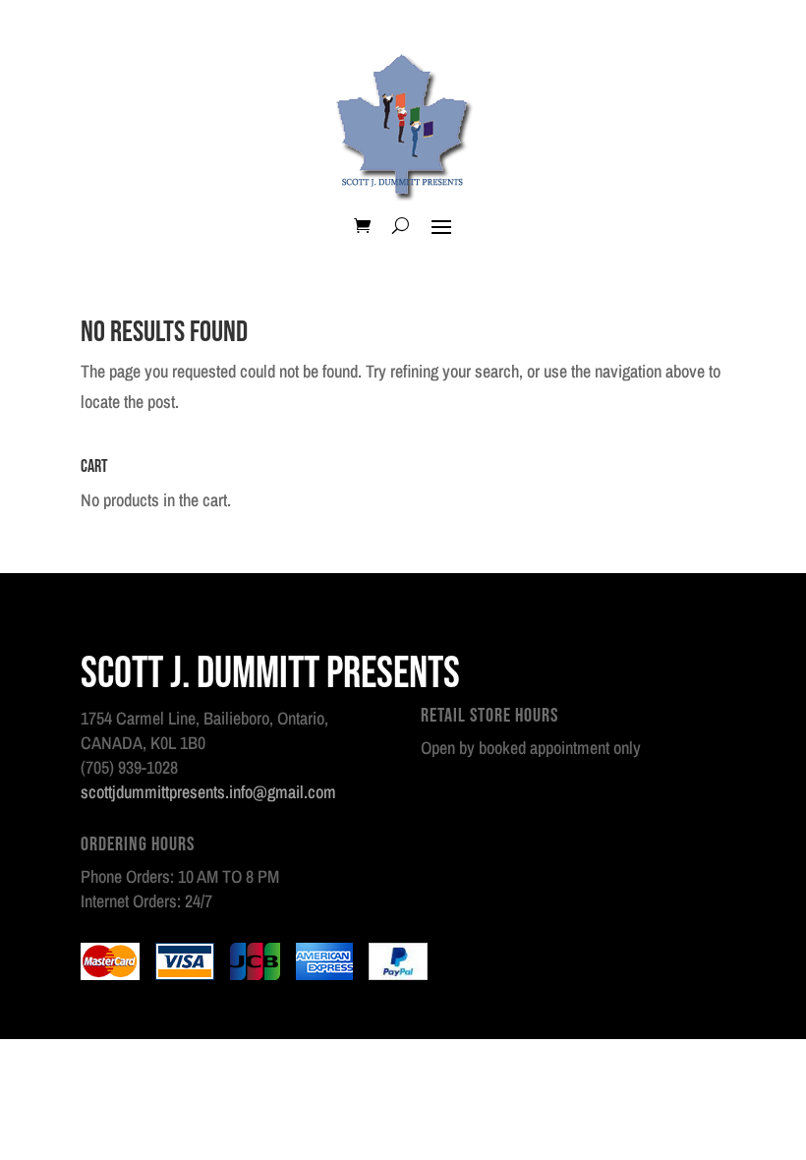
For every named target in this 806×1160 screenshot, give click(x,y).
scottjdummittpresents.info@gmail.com (208, 792)
